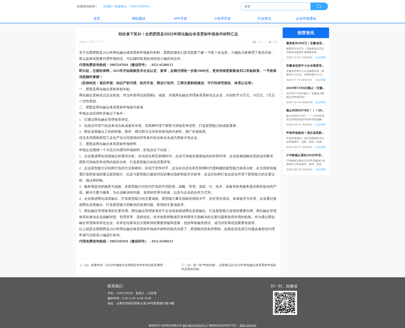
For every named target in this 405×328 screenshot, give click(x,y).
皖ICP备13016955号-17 (195, 325)
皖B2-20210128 (248, 325)
